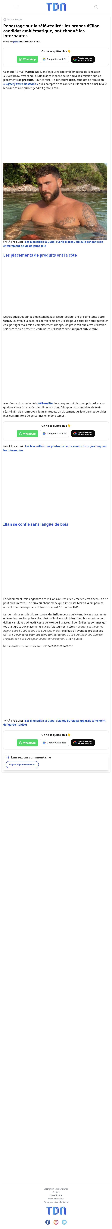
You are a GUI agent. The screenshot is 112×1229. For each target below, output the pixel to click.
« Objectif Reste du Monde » (20, 84)
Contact (56, 1192)
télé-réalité (45, 403)
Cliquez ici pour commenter (22, 764)
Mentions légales (56, 1198)
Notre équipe (56, 1195)
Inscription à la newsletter (56, 1189)
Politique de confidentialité (56, 1202)
